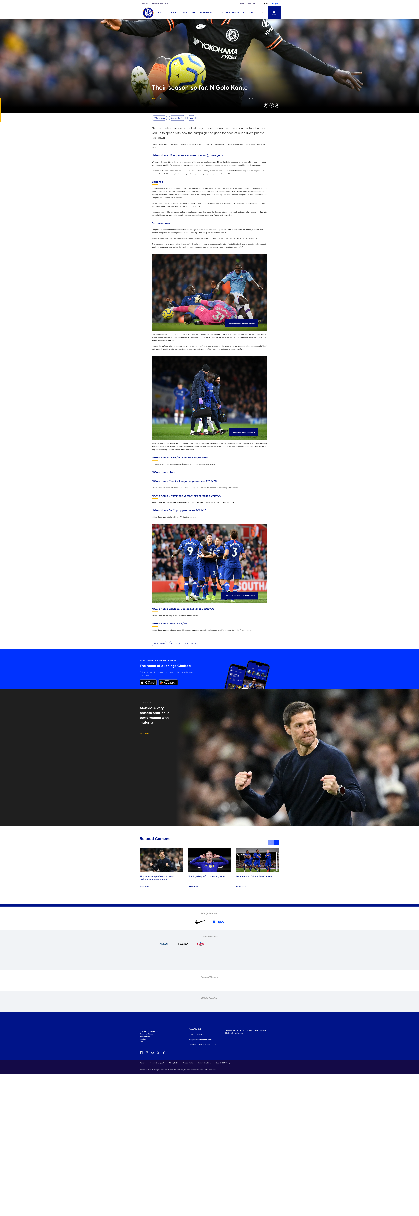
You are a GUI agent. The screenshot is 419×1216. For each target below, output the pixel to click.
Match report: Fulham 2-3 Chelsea (254, 876)
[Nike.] (266, 3)
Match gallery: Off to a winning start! (206, 876)
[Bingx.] (275, 3)
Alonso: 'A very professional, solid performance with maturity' (157, 878)
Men (191, 118)
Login (242, 3)
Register (251, 3)
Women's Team (207, 13)
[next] (276, 842)
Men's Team (189, 13)
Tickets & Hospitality (232, 13)
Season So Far (177, 118)
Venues (145, 3)
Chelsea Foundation (159, 3)
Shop (251, 13)
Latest (160, 13)
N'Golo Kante (159, 118)
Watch (174, 13)
